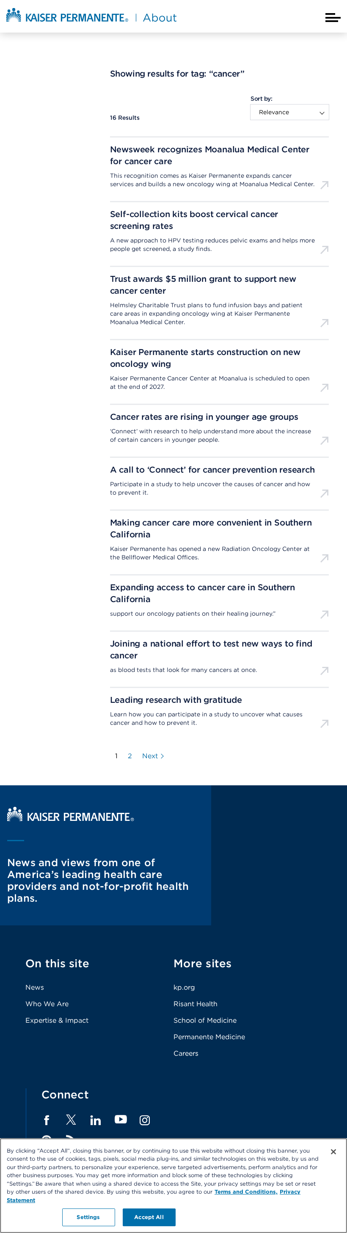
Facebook (46, 1120)
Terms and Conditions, (246, 1192)
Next (150, 756)
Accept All (148, 1217)
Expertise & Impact (56, 1020)
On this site (57, 963)
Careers (186, 1053)
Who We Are (47, 1004)
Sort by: (261, 98)
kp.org (184, 987)
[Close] (333, 1151)
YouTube (121, 1120)
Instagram (145, 1120)
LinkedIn (96, 1120)
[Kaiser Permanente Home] (70, 819)
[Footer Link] (71, 1122)
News (34, 987)
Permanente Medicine (209, 1037)
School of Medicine (205, 1020)
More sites (203, 963)
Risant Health (196, 1004)
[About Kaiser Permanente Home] (91, 22)
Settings (88, 1217)
